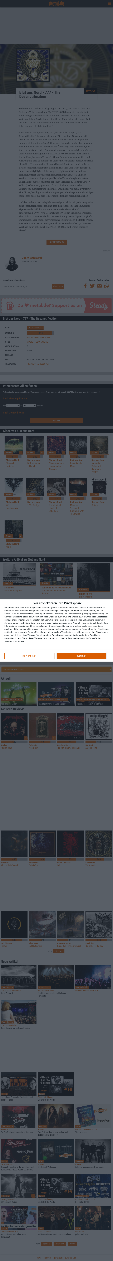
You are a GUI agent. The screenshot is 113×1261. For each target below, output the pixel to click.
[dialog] (56, 630)
